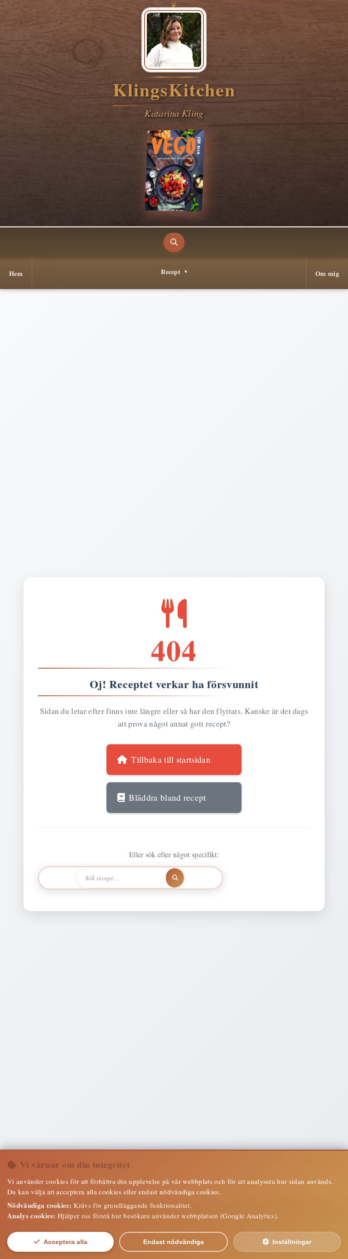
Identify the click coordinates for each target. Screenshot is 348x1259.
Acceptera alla (65, 1241)
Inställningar (291, 1241)
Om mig (327, 273)
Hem (16, 273)
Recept (170, 271)
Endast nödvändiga (173, 1241)
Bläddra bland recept (167, 797)
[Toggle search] (174, 242)
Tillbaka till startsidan (171, 759)
